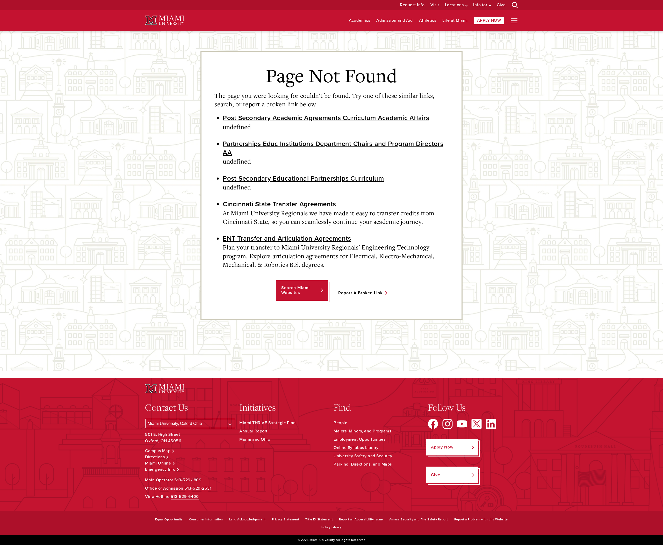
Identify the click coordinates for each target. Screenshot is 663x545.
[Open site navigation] (514, 21)
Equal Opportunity (169, 519)
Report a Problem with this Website (481, 519)
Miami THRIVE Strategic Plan (267, 422)
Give (501, 5)
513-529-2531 (197, 488)
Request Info (412, 5)
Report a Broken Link (360, 293)
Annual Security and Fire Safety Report (418, 519)
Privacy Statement (285, 519)
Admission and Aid (394, 20)
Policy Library (331, 527)
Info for (480, 5)
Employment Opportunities (359, 439)
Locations (454, 5)
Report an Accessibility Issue (361, 519)
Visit (434, 5)
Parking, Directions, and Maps (363, 464)
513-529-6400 (185, 496)
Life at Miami (455, 20)
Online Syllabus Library (356, 447)
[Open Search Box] (515, 5)
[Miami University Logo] (164, 20)
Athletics (427, 20)
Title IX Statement (319, 519)
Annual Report (253, 431)
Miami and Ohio (254, 439)
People (340, 422)
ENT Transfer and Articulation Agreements (287, 238)
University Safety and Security (363, 456)
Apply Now (489, 20)
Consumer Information (206, 519)
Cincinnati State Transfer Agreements (279, 204)
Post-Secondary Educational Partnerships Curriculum (303, 178)
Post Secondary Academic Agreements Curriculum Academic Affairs (326, 118)
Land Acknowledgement (247, 519)
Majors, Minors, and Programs (362, 431)
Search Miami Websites (295, 290)
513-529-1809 (187, 480)
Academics (359, 20)
